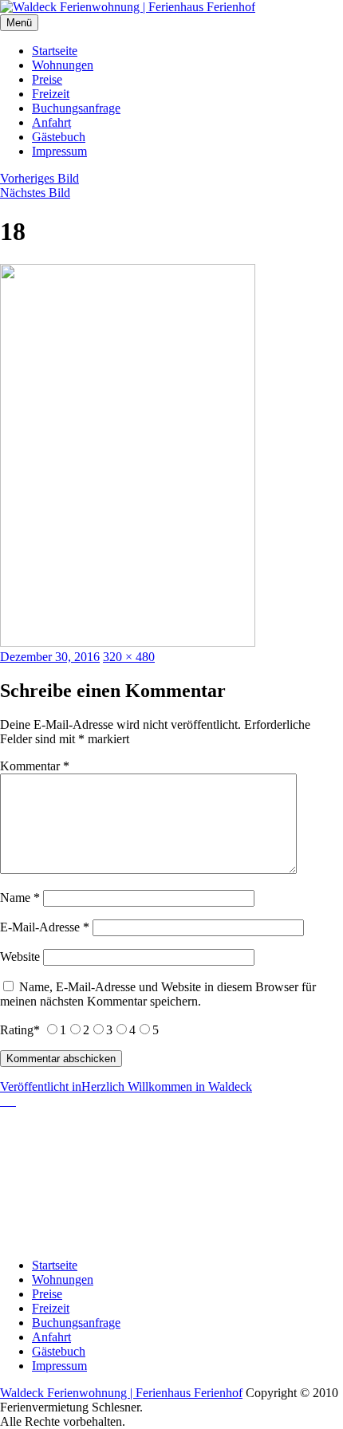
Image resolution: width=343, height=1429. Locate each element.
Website (20, 956)
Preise (47, 79)
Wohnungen (62, 65)
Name (20, 897)
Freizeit (50, 93)
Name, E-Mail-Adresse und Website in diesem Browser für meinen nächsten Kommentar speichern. (158, 994)
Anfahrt (51, 122)
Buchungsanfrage (76, 108)
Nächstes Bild (35, 192)
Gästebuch (58, 137)
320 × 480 (129, 656)
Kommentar (34, 766)
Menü (19, 23)
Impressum (59, 151)
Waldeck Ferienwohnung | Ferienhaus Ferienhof (121, 1392)
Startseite (54, 50)
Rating (20, 1030)
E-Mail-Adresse (44, 927)
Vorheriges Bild (39, 178)
